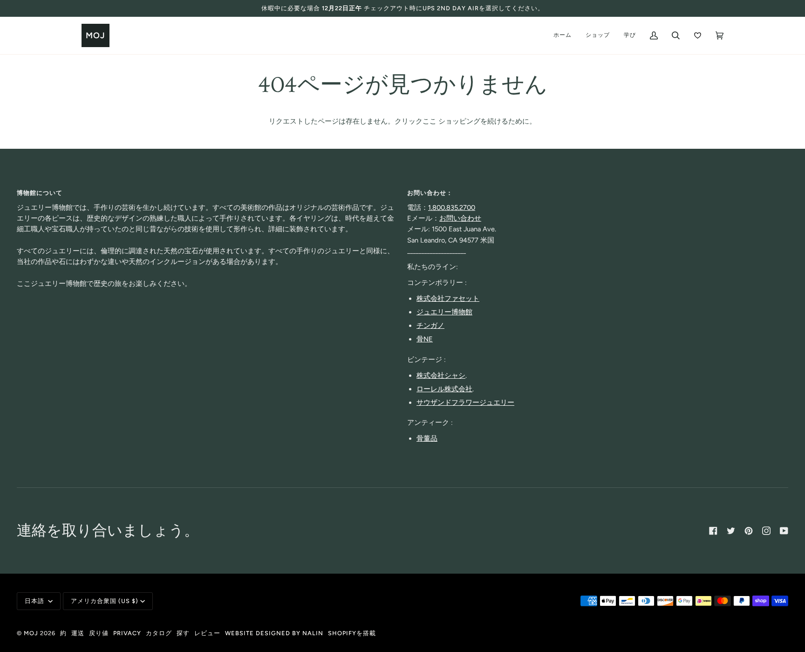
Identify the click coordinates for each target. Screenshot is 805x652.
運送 (77, 633)
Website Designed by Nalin (274, 633)
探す (183, 633)
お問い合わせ (460, 218)
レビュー (207, 633)
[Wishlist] (698, 35)
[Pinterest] (748, 531)
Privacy (127, 633)
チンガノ (430, 325)
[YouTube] (784, 531)
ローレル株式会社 (444, 389)
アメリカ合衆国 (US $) (104, 600)
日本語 (35, 600)
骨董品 (426, 438)
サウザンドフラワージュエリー (465, 402)
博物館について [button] (39, 192)
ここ (430, 121)
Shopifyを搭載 (352, 633)
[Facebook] (713, 531)
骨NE (424, 339)
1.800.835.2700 (451, 207)
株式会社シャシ (440, 375)
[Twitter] (731, 531)
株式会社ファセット (447, 298)
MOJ (31, 633)
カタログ (159, 633)
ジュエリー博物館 (444, 312)
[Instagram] (766, 531)
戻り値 (99, 633)
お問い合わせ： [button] (430, 192)
